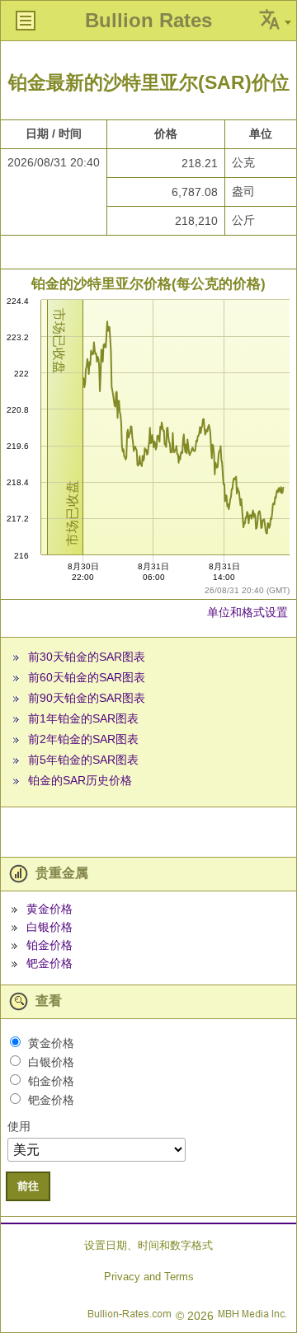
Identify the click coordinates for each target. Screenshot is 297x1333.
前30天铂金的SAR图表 (86, 656)
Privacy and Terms (149, 1276)
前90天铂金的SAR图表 (86, 697)
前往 (28, 1186)
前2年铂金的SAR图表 (83, 739)
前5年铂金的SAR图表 (83, 759)
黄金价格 (49, 908)
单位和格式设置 (247, 612)
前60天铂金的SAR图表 (86, 677)
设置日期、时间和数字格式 (148, 1245)
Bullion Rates (148, 20)
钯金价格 (49, 963)
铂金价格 (49, 945)
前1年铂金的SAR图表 (83, 718)
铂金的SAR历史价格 (80, 780)
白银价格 (49, 926)
